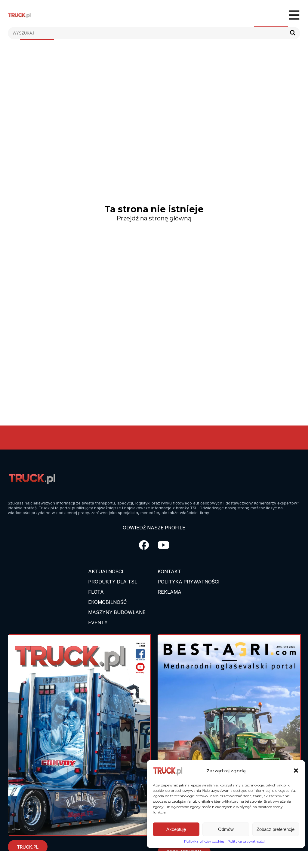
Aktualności (105, 571)
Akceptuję (176, 829)
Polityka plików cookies (204, 841)
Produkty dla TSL (112, 582)
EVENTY (98, 622)
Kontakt (169, 571)
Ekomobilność (107, 602)
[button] (296, 771)
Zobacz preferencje (275, 829)
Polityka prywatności (246, 841)
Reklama (169, 592)
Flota (96, 592)
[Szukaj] (292, 33)
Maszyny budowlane (117, 612)
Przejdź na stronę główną (154, 218)
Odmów (226, 829)
